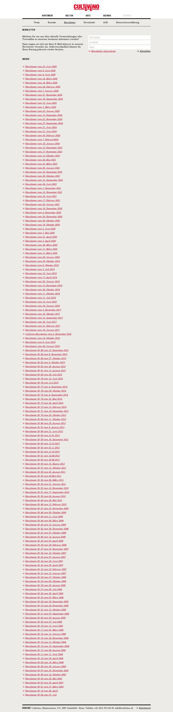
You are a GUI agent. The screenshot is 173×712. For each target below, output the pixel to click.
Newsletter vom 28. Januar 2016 (42, 346)
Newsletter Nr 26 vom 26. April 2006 (44, 594)
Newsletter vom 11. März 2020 (41, 253)
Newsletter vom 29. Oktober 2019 (42, 261)
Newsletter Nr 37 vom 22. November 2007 (46, 549)
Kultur (69, 15)
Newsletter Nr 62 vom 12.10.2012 (42, 452)
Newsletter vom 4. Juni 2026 (40, 71)
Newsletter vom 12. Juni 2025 (41, 103)
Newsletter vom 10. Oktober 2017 (42, 314)
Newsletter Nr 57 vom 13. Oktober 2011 (45, 468)
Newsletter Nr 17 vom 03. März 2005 (44, 630)
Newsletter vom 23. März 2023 (41, 164)
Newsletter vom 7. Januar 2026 (41, 91)
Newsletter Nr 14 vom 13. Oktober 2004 (45, 642)
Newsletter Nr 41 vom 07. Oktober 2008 (45, 533)
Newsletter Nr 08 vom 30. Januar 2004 (45, 667)
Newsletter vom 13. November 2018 (43, 286)
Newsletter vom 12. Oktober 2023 (42, 156)
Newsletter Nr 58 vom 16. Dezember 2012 (46, 440)
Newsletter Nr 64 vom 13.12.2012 (42, 444)
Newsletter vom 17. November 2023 (43, 152)
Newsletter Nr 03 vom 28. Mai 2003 (43, 679)
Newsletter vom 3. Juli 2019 (40, 269)
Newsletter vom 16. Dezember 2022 (43, 172)
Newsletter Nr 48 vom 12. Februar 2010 (45, 504)
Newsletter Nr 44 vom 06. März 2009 (44, 521)
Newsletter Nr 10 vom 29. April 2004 (44, 658)
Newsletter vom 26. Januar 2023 (42, 168)
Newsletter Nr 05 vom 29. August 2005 (45, 618)
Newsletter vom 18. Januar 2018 (42, 306)
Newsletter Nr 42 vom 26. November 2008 (46, 529)
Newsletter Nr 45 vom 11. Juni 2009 (44, 517)
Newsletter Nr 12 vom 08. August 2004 (45, 650)
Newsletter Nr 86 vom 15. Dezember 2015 (46, 350)
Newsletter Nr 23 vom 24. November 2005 (46, 606)
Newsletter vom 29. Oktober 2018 (42, 290)
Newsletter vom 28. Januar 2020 (42, 257)
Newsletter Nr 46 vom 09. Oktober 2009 (45, 513)
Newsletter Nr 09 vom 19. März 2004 (44, 662)
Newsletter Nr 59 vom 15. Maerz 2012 (45, 464)
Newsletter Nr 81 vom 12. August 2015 (45, 371)
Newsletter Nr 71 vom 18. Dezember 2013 (46, 411)
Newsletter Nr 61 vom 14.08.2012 (42, 456)
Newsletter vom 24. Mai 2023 (40, 160)
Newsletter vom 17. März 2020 (41, 249)
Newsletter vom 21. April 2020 (41, 237)
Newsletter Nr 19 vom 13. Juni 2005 (44, 626)
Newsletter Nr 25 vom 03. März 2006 (44, 598)
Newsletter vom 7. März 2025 (40, 107)
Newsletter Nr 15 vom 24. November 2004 (46, 638)
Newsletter (70, 22)
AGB (105, 22)
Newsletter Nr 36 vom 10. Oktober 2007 (45, 553)
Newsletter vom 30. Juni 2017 (41, 322)
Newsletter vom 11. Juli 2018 (40, 298)
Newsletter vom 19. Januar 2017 (42, 330)
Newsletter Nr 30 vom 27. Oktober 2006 (45, 577)
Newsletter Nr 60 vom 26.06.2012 (42, 460)
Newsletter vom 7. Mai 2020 (40, 233)
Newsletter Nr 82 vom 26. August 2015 (45, 367)
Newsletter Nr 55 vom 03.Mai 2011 (43, 476)
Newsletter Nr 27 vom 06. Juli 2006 (43, 589)
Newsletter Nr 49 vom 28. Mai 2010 (43, 500)
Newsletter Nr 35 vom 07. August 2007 (45, 557)
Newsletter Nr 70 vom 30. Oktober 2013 (45, 415)
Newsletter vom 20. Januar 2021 (42, 204)
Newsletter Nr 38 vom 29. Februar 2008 (45, 545)
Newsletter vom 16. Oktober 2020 (42, 225)
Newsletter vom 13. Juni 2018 (41, 302)
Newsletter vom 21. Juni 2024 (41, 127)
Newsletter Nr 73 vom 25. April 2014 (44, 403)
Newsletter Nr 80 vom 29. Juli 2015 (43, 375)
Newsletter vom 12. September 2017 (44, 318)
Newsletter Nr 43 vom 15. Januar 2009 (45, 525)
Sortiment (47, 15)
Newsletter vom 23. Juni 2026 (41, 67)
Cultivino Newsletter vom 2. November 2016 (48, 334)
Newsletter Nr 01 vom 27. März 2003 (44, 687)
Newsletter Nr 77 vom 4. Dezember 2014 (46, 387)
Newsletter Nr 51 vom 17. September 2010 (47, 492)
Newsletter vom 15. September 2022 (44, 180)
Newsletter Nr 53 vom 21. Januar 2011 (45, 484)
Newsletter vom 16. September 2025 (44, 99)
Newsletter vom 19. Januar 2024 (42, 144)
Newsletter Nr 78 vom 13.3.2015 (41, 383)
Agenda (107, 15)
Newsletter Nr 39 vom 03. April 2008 (44, 541)
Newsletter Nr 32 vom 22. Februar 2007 (45, 569)
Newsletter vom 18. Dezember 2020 (43, 209)
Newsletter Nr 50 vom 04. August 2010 (45, 496)
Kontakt (52, 22)
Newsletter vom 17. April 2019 (41, 277)
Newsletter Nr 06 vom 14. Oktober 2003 (45, 675)
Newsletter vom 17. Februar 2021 (42, 200)
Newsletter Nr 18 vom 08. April (41, 691)
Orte (88, 15)
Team (37, 22)
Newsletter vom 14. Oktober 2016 (42, 338)
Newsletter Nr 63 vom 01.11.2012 (42, 448)
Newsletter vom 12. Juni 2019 (41, 273)
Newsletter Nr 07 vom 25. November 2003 (46, 671)
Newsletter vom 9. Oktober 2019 (42, 265)
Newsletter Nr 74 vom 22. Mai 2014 (43, 399)
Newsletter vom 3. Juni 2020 (40, 229)
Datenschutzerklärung (127, 22)
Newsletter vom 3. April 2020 (40, 241)
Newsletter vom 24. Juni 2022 (41, 184)
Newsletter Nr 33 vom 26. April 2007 (44, 565)
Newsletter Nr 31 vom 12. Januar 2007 (45, 573)
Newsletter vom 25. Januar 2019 (42, 282)
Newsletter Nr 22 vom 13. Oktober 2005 (45, 610)
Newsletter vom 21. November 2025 (43, 95)
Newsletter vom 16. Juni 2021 (41, 196)
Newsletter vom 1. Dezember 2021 (43, 188)
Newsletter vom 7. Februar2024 (41, 140)
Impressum (145, 708)
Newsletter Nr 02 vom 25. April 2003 (44, 683)
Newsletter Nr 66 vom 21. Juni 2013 (44, 431)
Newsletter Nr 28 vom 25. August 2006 (45, 585)
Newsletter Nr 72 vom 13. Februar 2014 (45, 407)
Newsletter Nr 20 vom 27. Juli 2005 (43, 622)
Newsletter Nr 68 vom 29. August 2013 (45, 423)
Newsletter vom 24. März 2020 (41, 245)
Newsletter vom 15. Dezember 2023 (43, 148)
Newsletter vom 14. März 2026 (41, 79)
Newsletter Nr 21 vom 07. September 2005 (47, 614)
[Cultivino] (86, 7)
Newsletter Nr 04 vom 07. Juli (41, 695)
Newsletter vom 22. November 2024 (43, 119)
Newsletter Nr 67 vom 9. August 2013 (44, 427)
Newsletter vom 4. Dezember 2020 (43, 213)
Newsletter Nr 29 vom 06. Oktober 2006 (45, 581)
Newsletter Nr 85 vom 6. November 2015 (46, 354)
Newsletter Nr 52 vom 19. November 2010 (46, 488)
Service (127, 15)
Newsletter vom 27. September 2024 (44, 123)
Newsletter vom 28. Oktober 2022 (42, 176)
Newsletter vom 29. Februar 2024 (42, 136)
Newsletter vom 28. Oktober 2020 (42, 221)
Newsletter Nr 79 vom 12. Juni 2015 (44, 379)
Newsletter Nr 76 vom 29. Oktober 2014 (45, 391)
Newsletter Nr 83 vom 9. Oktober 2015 (45, 362)
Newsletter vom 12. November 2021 (43, 192)
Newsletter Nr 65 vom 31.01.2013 (42, 436)
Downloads (89, 22)
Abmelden (145, 51)
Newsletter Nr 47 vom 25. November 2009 (46, 509)
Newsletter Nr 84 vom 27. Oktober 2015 (45, 358)
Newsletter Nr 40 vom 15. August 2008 (45, 537)
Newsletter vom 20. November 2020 (43, 217)
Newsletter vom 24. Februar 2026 (42, 87)
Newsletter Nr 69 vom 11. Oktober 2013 (45, 419)
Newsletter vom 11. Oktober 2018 (42, 294)
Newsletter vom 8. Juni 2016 (40, 342)
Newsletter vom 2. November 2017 (43, 310)
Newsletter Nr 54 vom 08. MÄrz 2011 (44, 480)
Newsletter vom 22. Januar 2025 (42, 111)
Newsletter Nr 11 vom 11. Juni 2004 (44, 654)
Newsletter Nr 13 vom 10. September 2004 (47, 646)
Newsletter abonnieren (103, 51)
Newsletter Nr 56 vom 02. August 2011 (45, 472)
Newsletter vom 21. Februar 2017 (42, 326)
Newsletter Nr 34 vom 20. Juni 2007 (44, 561)
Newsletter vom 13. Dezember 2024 (43, 115)
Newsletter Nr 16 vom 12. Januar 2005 (45, 634)
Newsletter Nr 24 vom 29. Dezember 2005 (46, 602)
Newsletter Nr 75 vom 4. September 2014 (46, 395)
